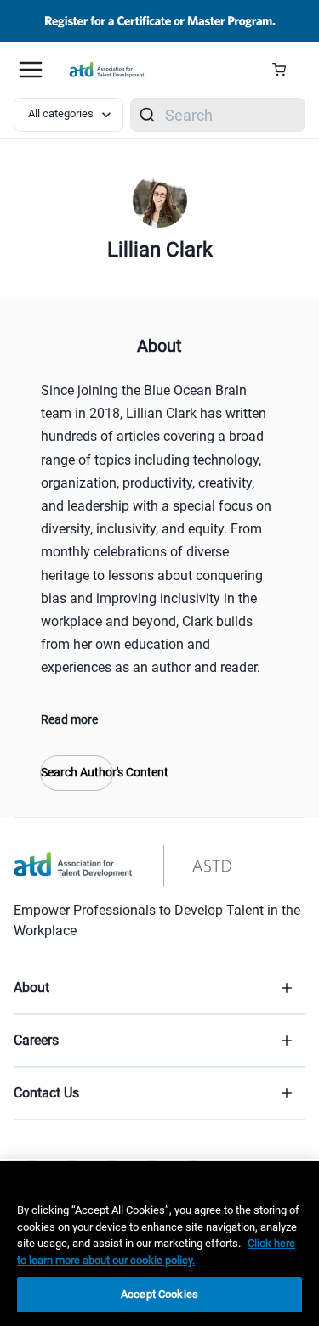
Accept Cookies (159, 1294)
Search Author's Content (76, 772)
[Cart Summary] (285, 70)
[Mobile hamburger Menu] (31, 69)
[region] (159, 1243)
